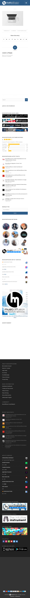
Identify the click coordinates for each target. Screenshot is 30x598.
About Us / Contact (6, 368)
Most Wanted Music (23, 30)
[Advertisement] (15, 339)
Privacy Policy (5, 379)
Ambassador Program (7, 397)
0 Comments (13, 30)
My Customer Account (6, 366)
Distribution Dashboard (7, 386)
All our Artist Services (6, 395)
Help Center (4, 370)
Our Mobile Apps (5, 374)
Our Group (4, 372)
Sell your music (5, 390)
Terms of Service (5, 377)
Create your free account (7, 388)
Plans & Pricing (5, 393)
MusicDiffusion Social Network (8, 404)
